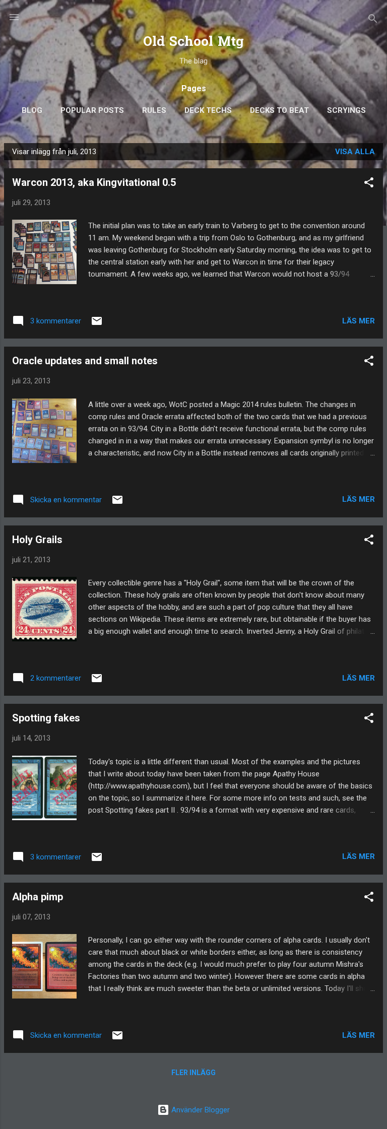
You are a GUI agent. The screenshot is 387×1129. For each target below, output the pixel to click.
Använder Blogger (199, 1109)
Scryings (346, 110)
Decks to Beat (279, 110)
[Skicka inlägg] (97, 324)
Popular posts (92, 110)
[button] (369, 184)
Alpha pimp (37, 897)
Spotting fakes (46, 718)
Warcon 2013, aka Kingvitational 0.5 (94, 182)
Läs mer (358, 320)
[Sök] (373, 20)
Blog (32, 110)
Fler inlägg (193, 1073)
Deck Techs (208, 110)
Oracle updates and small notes (85, 361)
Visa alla (355, 151)
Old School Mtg (193, 42)
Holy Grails (37, 540)
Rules (154, 110)
